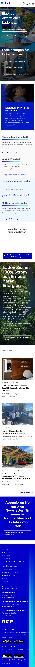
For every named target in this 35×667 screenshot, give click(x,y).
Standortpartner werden (10, 153)
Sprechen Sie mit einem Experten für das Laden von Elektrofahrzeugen (17, 256)
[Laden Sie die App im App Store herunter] (7, 641)
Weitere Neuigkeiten (26, 492)
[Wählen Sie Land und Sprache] (28, 3)
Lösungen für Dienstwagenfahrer (13, 219)
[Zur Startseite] (6, 3)
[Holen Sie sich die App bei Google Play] (19, 641)
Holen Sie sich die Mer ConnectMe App (15, 36)
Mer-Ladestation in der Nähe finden (14, 29)
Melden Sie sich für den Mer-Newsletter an (14, 533)
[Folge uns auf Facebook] (4, 623)
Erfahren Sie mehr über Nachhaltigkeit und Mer (16, 338)
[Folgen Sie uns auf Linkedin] (12, 623)
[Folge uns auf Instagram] (8, 623)
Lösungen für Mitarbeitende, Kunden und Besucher (15, 196)
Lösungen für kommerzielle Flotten (13, 175)
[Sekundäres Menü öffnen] (33, 3)
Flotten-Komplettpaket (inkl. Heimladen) (16, 74)
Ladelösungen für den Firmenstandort (15, 61)
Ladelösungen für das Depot (12, 68)
